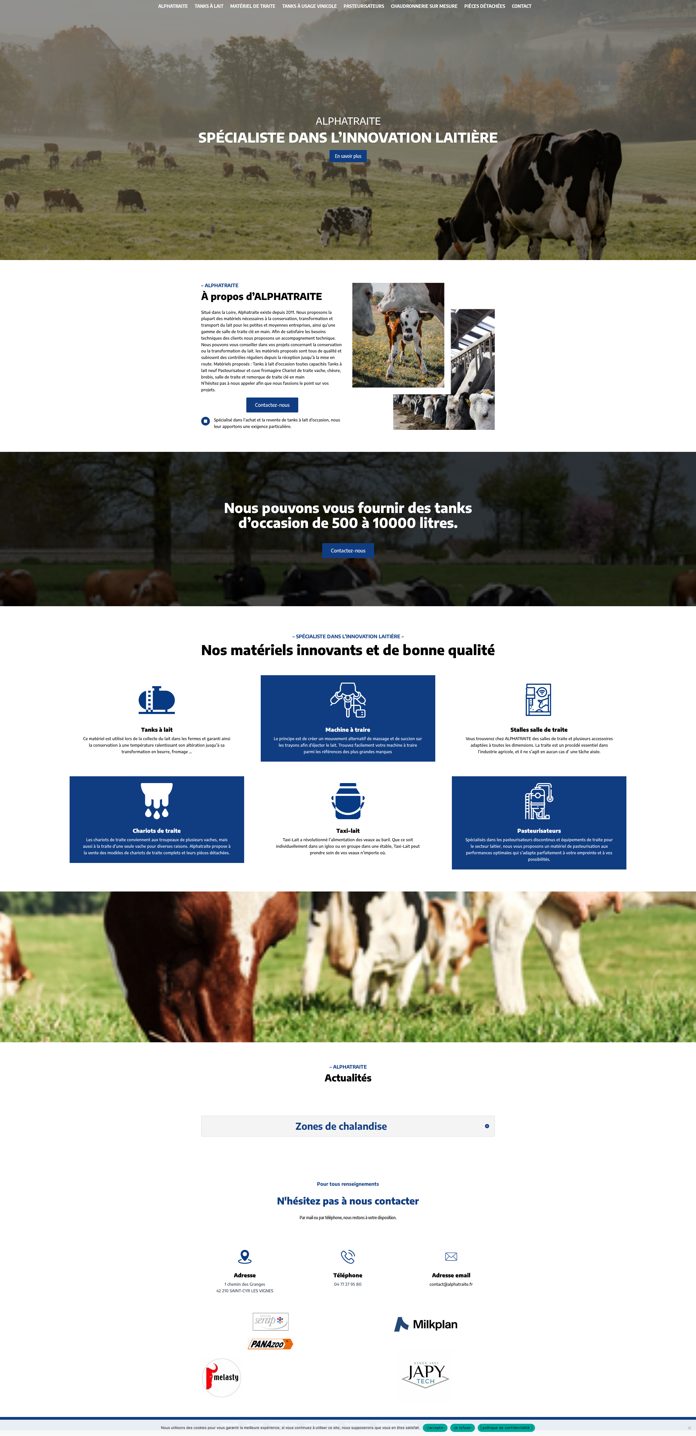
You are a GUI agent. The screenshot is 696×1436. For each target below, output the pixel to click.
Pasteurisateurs (364, 6)
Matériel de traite (252, 6)
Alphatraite (173, 6)
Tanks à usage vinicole (309, 6)
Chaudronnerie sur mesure (424, 6)
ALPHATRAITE (348, 121)
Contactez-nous (272, 405)
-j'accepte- (435, 1427)
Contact (522, 6)
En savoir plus (348, 156)
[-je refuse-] (689, 1428)
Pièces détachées (484, 6)
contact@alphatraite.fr (451, 1284)
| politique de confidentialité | (506, 1427)
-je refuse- (462, 1427)
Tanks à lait (209, 6)
